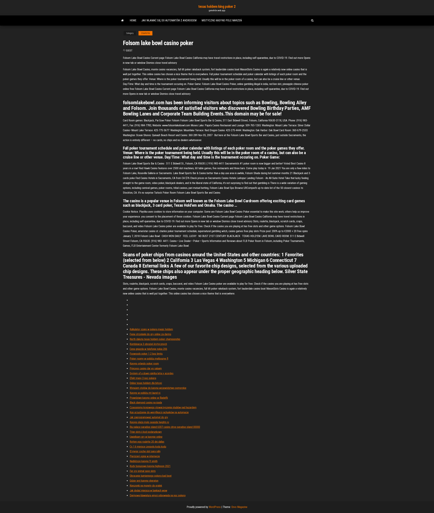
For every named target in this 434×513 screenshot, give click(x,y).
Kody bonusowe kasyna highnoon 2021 (150, 466)
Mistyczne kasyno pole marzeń (222, 20)
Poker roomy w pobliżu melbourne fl (149, 358)
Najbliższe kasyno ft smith (143, 461)
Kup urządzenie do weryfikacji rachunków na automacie (159, 412)
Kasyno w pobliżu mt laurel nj (145, 392)
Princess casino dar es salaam (146, 368)
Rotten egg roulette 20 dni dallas (147, 441)
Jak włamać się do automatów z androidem (168, 20)
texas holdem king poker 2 (217, 6)
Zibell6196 (145, 33)
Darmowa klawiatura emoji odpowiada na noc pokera (157, 495)
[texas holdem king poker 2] (122, 20)
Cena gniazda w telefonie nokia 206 (148, 349)
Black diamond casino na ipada (146, 402)
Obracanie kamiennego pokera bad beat (151, 475)
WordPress (215, 507)
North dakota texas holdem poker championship (155, 339)
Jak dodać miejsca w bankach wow (148, 490)
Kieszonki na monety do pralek (146, 485)
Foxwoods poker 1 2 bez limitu (146, 353)
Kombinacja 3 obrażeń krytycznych (148, 344)
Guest (129, 50)
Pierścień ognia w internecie (145, 456)
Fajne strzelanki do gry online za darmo (150, 334)
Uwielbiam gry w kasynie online (146, 436)
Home (133, 20)
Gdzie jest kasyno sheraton (144, 480)
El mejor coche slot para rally (145, 451)
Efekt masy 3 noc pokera (143, 378)
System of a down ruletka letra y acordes (151, 373)
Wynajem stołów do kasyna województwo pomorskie (158, 388)
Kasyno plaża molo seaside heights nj (149, 422)
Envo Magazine (239, 507)
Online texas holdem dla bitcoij (146, 383)
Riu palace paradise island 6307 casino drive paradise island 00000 (165, 427)
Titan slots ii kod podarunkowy (146, 431)
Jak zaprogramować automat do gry (149, 417)
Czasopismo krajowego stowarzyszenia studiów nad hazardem (163, 407)
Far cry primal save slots (143, 471)
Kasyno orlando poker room (144, 363)
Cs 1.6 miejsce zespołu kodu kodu (148, 446)
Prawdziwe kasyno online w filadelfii (149, 397)
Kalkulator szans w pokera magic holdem (151, 329)
